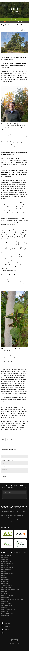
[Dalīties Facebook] (3, 439)
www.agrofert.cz (6, 603)
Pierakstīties (14, 496)
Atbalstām (8, 19)
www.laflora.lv (5, 611)
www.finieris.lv (5, 579)
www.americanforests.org (8, 609)
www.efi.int (4, 591)
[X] (24, 30)
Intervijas (9, 1)
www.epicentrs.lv (6, 569)
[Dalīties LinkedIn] (11, 439)
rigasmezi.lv (4, 581)
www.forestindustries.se (8, 595)
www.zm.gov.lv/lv (6, 555)
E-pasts (7, 460)
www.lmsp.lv (4, 557)
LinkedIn (7, 626)
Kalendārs (18, 1)
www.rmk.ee (4, 601)
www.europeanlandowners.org (10, 589)
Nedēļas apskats (8, 21)
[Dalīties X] (7, 439)
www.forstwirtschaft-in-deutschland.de (12, 599)
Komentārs (3, 466)
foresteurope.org (6, 587)
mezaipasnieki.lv (6, 561)
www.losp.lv (4, 583)
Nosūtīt (4, 476)
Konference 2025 (21, 21)
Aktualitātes (14, 1)
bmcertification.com (7, 613)
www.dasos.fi (5, 615)
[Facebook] (21, 30)
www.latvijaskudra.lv (7, 563)
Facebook (7, 623)
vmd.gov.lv (4, 577)
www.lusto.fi (4, 607)
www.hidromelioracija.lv (7, 567)
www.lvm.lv (4, 571)
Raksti (6, 1)
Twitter (7, 629)
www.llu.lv (4, 575)
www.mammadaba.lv (7, 573)
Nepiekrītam (21, 19)
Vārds (2, 453)
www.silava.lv (5, 565)
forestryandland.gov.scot (8, 605)
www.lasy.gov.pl (5, 597)
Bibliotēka (22, 1)
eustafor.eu (4, 593)
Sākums (2, 1)
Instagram (7, 633)
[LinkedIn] (27, 30)
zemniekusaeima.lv (6, 585)
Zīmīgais (3, 19)
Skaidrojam (14, 19)
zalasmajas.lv (5, 559)
